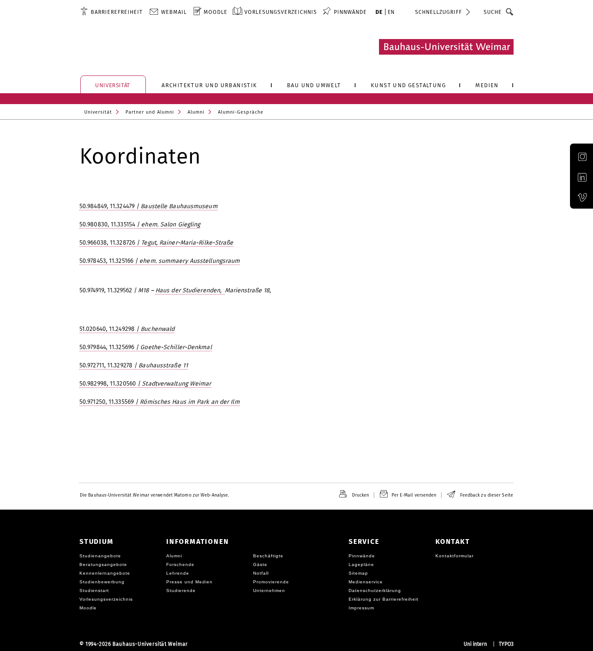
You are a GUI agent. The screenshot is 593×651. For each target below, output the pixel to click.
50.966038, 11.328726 (156, 242)
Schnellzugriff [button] (438, 12)
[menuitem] (111, 11)
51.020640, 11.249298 (127, 329)
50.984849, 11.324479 (148, 206)
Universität (98, 112)
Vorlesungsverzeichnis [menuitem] (280, 12)
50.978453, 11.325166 (159, 261)
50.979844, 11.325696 (145, 347)
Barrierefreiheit (116, 12)
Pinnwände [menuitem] (350, 12)
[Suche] (509, 11)
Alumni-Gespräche (241, 112)
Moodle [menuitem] (215, 12)
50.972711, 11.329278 (133, 365)
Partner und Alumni (149, 112)
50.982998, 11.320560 (145, 383)
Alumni (196, 112)
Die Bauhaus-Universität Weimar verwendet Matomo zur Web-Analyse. (154, 495)
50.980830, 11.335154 (139, 224)
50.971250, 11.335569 (159, 402)
